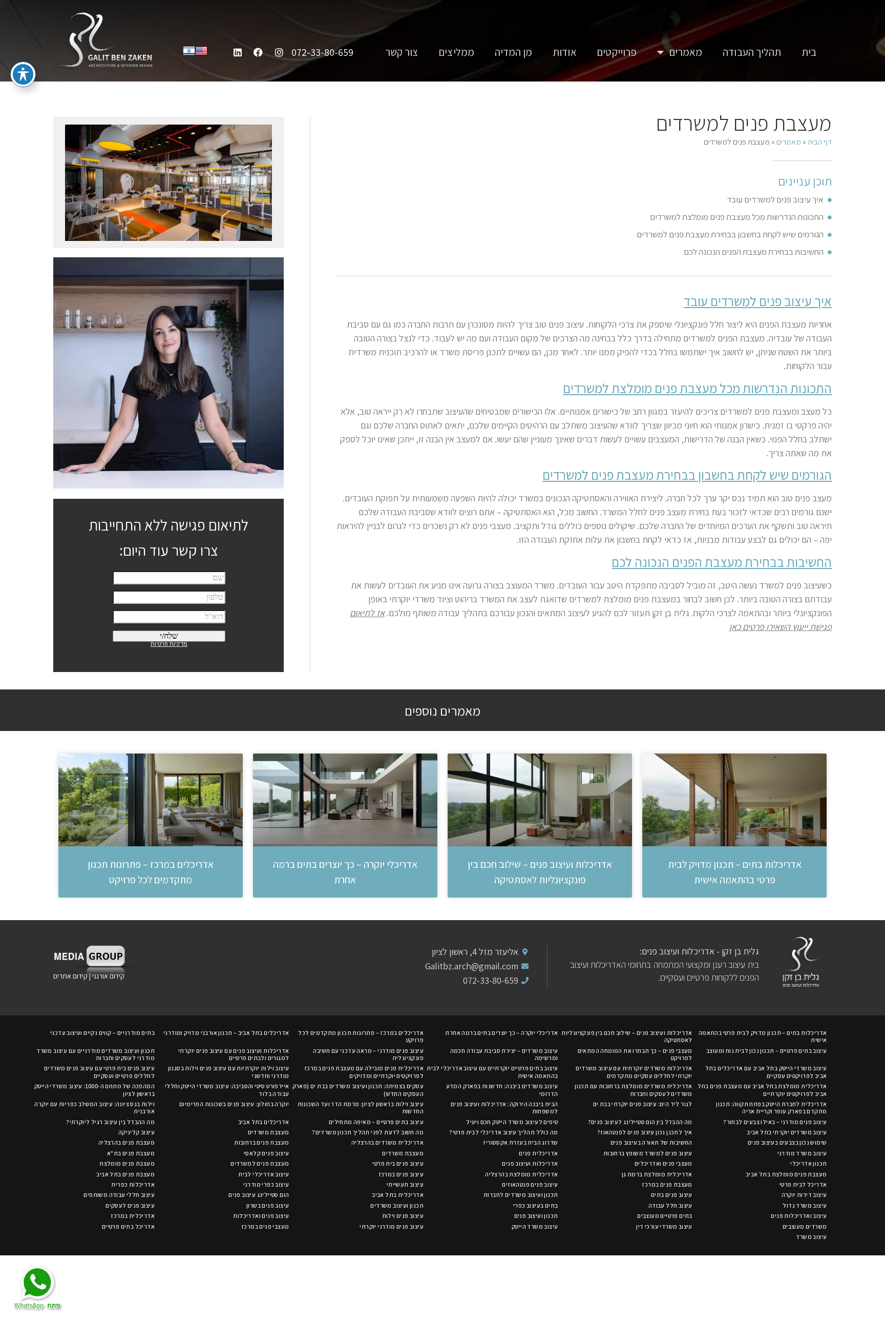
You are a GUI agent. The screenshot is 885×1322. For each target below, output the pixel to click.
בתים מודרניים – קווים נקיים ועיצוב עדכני (102, 1032)
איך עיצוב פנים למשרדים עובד (775, 199)
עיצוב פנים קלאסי (266, 1153)
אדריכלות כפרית (133, 1184)
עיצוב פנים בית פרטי (398, 1163)
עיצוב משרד (811, 1236)
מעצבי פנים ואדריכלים (663, 1163)
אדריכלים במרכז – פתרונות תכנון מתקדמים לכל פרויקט (361, 1036)
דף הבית (820, 141)
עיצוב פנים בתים (671, 1194)
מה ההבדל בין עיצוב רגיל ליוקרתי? (110, 1122)
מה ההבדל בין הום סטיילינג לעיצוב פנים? (640, 1122)
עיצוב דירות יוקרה (804, 1194)
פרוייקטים (617, 52)
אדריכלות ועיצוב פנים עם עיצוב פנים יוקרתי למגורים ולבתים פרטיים (233, 1054)
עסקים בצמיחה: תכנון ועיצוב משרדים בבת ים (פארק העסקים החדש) (358, 1089)
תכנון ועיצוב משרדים (397, 1205)
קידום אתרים (70, 976)
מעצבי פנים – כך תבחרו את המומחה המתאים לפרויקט (635, 1054)
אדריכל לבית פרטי (803, 1184)
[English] (201, 53)
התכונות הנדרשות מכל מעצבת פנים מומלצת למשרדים (737, 216)
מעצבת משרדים (268, 1132)
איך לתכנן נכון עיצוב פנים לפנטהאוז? (644, 1132)
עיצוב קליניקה (136, 1132)
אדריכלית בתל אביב (398, 1194)
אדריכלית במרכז (133, 1215)
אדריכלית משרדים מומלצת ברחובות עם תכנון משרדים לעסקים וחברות (633, 1089)
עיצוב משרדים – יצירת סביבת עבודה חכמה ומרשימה (504, 1054)
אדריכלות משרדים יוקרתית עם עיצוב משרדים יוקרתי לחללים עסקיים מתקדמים (634, 1071)
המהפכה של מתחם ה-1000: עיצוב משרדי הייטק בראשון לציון (94, 1089)
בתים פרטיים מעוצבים (664, 1215)
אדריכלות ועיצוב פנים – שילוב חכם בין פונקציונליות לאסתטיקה (626, 1036)
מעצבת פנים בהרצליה (126, 1142)
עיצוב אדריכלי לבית (263, 1174)
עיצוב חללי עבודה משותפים (119, 1194)
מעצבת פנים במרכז (667, 1184)
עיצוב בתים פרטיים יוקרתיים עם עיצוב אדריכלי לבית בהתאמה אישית (492, 1071)
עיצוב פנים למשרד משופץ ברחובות (647, 1153)
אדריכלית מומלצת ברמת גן (657, 1174)
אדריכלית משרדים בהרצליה (387, 1142)
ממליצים (456, 52)
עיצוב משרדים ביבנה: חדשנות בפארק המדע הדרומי (502, 1089)
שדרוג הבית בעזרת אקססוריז (520, 1142)
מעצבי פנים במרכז (265, 1226)
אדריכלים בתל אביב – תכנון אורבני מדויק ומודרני (226, 1032)
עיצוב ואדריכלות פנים (799, 1215)
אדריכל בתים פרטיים (128, 1226)
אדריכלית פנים (538, 1153)
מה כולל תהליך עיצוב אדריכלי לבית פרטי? (503, 1132)
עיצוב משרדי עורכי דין (664, 1226)
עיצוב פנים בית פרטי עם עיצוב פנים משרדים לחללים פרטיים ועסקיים (99, 1071)
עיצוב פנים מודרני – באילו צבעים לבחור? (775, 1122)
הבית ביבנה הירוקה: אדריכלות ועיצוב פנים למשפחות (504, 1107)
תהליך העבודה (752, 52)
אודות (565, 52)
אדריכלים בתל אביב (263, 1122)
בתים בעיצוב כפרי (535, 1205)
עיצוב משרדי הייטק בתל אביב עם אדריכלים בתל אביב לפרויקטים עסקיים (766, 1071)
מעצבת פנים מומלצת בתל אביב (786, 1174)
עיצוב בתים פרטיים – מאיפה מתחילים (376, 1122)
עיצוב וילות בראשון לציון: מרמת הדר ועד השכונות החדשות (361, 1107)
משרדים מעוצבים (805, 1226)
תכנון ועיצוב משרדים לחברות (520, 1194)
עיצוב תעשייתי (405, 1184)
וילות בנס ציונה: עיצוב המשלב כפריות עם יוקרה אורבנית (94, 1107)
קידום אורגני (109, 976)
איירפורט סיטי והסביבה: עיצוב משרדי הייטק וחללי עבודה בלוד (227, 1089)
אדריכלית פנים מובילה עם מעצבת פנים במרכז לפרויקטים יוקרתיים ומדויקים (364, 1071)
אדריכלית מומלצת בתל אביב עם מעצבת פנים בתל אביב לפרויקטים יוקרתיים (762, 1089)
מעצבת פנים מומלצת (127, 1163)
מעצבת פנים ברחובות (261, 1142)
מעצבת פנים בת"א (131, 1153)
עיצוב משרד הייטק (535, 1226)
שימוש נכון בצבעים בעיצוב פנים (787, 1142)
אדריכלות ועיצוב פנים (530, 1163)
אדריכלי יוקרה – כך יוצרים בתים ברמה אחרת (501, 1032)
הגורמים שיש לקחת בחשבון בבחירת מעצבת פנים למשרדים (730, 234)
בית (809, 52)
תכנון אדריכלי (808, 1163)
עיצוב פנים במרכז (401, 1174)
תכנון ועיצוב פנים (536, 1215)
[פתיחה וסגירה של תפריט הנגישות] (23, 74)
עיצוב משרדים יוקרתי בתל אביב (787, 1132)
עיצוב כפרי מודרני (266, 1184)
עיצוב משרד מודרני (802, 1153)
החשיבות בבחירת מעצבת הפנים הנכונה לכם (754, 251)
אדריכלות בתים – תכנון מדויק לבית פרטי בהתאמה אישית (763, 1036)
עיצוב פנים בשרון (267, 1205)
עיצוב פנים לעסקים (130, 1205)
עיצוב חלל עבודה (670, 1205)
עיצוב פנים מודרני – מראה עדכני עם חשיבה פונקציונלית (368, 1054)
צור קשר (401, 52)
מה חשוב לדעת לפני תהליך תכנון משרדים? (368, 1132)
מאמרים (686, 52)
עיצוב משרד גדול (805, 1205)
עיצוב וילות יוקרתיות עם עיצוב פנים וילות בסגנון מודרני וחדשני (228, 1071)
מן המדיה (514, 52)
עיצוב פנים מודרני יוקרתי (392, 1226)
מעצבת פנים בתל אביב (125, 1174)
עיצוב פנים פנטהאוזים (530, 1184)
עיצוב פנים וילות (403, 1215)
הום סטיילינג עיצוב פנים (258, 1194)
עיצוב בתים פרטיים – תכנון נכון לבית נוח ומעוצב (766, 1050)
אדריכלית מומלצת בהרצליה (521, 1174)
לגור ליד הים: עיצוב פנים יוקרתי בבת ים (642, 1104)
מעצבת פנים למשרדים (259, 1163)
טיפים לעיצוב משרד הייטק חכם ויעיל (512, 1122)
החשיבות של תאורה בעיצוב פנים (651, 1142)
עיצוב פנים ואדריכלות (261, 1215)
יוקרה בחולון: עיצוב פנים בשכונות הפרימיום (234, 1104)
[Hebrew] (189, 53)
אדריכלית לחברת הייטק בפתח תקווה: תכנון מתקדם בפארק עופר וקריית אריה (771, 1107)
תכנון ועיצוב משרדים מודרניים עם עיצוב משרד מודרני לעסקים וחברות (95, 1054)
